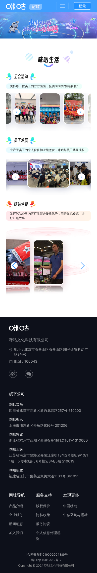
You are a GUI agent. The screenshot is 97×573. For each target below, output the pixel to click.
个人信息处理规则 (48, 536)
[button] (14, 265)
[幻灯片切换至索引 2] (53, 35)
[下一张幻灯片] (81, 176)
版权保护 (43, 506)
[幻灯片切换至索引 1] (44, 35)
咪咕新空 (16, 470)
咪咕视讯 (16, 419)
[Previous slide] (16, 111)
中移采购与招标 (75, 515)
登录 (82, 5)
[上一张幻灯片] (15, 176)
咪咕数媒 (16, 434)
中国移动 (70, 506)
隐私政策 (43, 515)
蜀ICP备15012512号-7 (46, 560)
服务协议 (43, 524)
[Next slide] (80, 111)
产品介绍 (16, 506)
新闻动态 (16, 524)
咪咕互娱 (16, 449)
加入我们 (16, 533)
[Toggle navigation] (62, 6)
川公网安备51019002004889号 (46, 554)
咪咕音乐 (16, 404)
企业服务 (16, 515)
